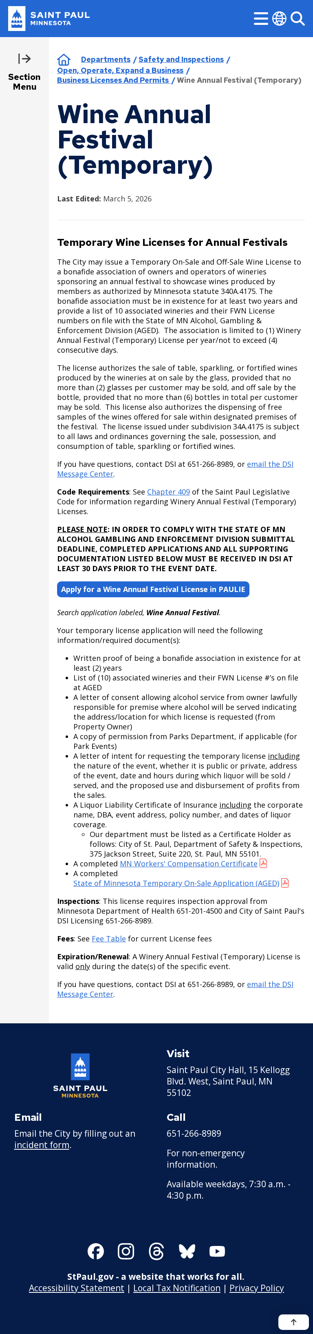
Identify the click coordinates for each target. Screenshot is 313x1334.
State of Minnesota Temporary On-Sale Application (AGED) (176, 883)
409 (184, 492)
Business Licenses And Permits (113, 80)
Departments (105, 59)
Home (64, 59)
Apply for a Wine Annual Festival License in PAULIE (153, 589)
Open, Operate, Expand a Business (120, 70)
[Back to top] (293, 1322)
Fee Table (109, 938)
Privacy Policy (256, 1288)
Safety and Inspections (181, 59)
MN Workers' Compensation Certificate (189, 863)
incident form (41, 1145)
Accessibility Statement (76, 1288)
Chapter (162, 492)
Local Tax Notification (176, 1288)
